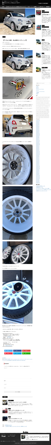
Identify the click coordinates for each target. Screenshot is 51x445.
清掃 (45, 115)
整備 (13, 360)
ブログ (29, 6)
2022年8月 (37, 137)
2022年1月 (37, 139)
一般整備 (37, 92)
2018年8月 (37, 170)
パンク (37, 104)
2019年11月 (38, 152)
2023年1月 (37, 132)
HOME (3, 6)
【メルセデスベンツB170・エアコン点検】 (43, 188)
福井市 (42, 117)
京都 (40, 111)
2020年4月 (37, 149)
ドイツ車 (41, 102)
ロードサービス (4, 360)
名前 (5, 380)
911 (37, 97)
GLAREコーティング (9, 6)
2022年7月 (37, 138)
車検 (45, 117)
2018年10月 (38, 168)
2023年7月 (37, 125)
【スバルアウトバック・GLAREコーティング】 (43, 189)
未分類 (37, 93)
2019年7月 (37, 157)
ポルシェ (47, 106)
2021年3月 (37, 142)
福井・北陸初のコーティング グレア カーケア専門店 (8, 441)
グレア (42, 99)
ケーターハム (46, 99)
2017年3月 (37, 180)
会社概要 (35, 6)
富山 (12, 360)
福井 (22, 360)
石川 (20, 360)
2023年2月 (37, 131)
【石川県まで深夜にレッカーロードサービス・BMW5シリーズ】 (16, 426)
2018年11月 (38, 167)
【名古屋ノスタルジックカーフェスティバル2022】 (17, 402)
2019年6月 (37, 158)
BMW (39, 97)
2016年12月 (38, 182)
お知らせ (37, 87)
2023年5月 (37, 127)
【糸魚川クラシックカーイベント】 (41, 190)
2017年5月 (37, 179)
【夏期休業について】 (46, 29)
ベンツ (37, 106)
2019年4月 (37, 161)
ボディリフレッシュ (42, 106)
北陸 (48, 111)
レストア (37, 90)
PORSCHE (38, 99)
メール (5, 384)
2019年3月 (37, 162)
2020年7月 (37, 145)
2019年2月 (37, 163)
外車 (40, 113)
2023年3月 (37, 130)
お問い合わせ (41, 6)
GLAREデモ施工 (47, 97)
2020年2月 (37, 150)
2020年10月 (38, 144)
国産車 (10, 360)
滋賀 (19, 360)
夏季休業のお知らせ (8, 425)
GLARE (4, 357)
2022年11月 (38, 133)
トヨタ (37, 102)
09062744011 (43, 1)
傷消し (45, 111)
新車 (15, 360)
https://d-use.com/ (9, 345)
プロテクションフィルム (22, 7)
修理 (8, 360)
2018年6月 (37, 173)
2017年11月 (38, 176)
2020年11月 (38, 143)
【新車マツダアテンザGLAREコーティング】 (16, 410)
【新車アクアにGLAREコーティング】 (15, 418)
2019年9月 (37, 155)
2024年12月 (38, 120)
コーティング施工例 (16, 6)
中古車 (37, 111)
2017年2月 (37, 181)
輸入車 (24, 360)
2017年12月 (38, 175)
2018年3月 (37, 174)
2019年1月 (37, 164)
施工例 (37, 115)
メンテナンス (38, 108)
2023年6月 (37, 126)
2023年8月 (37, 124)
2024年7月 (37, 121)
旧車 (17, 360)
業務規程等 (47, 6)
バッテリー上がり (45, 102)
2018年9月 (37, 169)
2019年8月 (37, 156)
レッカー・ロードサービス (40, 91)
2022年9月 (37, 136)
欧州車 (43, 115)
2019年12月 (38, 151)
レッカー (46, 108)
